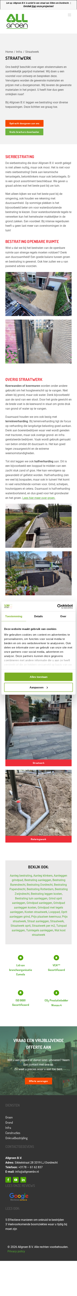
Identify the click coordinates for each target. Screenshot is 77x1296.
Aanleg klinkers (42, 875)
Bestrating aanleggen (37, 880)
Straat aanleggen (38, 921)
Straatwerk (57, 921)
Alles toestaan (38, 676)
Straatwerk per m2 (43, 925)
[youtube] (16, 1180)
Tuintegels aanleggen (39, 930)
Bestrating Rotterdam (40, 889)
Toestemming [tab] (13, 616)
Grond (9, 1122)
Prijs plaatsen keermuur (46, 916)
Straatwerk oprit (21, 925)
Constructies (12, 1133)
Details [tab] (38, 616)
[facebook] (8, 1180)
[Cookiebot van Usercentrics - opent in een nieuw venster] (57, 606)
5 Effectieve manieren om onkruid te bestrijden (34, 1219)
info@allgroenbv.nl (27, 1171)
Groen (9, 1117)
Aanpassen (37, 687)
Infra (8, 1128)
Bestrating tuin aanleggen (31, 898)
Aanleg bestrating (21, 875)
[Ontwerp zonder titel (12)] (18, 1193)
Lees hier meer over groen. (38, 498)
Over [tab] (63, 616)
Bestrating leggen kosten (46, 893)
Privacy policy (16, 1251)
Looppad (54, 912)
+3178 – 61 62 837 (30, 1167)
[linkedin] (23, 1180)
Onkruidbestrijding (16, 1138)
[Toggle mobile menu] (70, 15)
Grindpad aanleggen (39, 903)
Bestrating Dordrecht (40, 884)
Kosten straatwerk (36, 912)
